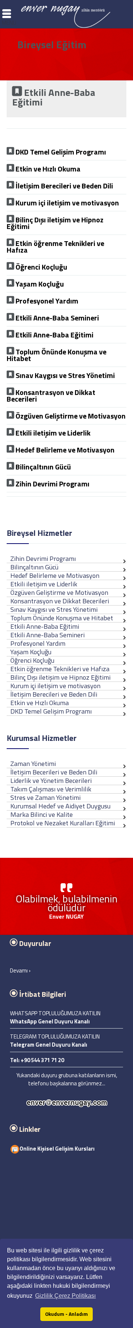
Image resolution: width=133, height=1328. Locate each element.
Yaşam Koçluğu (30, 652)
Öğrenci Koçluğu (32, 660)
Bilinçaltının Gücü (34, 567)
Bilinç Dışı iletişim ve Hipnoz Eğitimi (60, 677)
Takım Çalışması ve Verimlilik (50, 789)
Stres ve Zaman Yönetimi (45, 797)
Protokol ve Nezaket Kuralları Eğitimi (62, 823)
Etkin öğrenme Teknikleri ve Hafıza (59, 669)
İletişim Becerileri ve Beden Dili (53, 772)
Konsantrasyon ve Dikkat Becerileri (59, 601)
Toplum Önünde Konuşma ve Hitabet (61, 618)
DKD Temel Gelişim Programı (51, 711)
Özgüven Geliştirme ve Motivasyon (59, 592)
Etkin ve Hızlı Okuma (39, 703)
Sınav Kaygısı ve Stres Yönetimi (54, 609)
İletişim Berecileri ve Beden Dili (53, 694)
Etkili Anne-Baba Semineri (47, 635)
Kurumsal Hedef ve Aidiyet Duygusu (60, 806)
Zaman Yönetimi (33, 764)
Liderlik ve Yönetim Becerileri (51, 781)
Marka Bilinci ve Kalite (41, 814)
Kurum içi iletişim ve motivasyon (55, 686)
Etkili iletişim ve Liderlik (43, 584)
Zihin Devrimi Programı (43, 559)
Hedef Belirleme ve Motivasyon (54, 575)
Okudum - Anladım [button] (66, 1314)
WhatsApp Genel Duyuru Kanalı (50, 1021)
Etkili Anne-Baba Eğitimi (44, 626)
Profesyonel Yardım (37, 643)
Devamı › (20, 970)
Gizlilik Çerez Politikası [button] (65, 1296)
